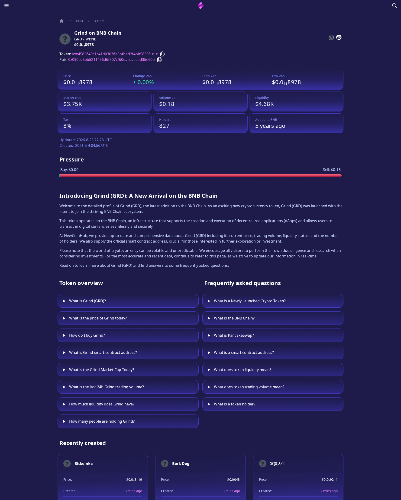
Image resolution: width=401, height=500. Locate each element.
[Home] (61, 21)
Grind (99, 21)
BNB (79, 21)
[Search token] (394, 5)
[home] (200, 5)
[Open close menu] (6, 5)
